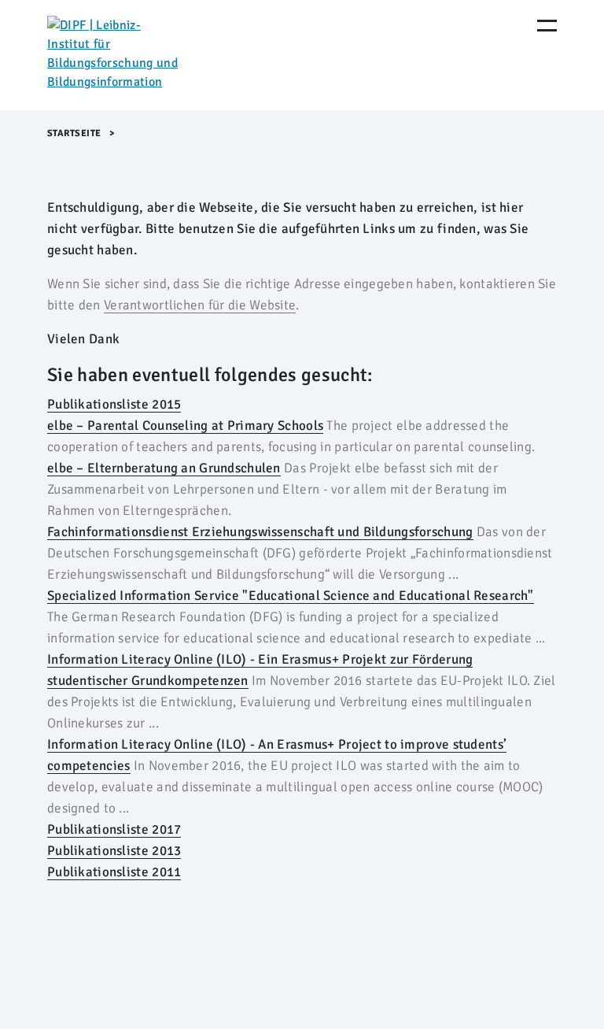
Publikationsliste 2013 (114, 850)
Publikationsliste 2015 (114, 404)
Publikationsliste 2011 (114, 872)
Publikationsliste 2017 (114, 829)
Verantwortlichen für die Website (200, 305)
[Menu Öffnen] (547, 25)
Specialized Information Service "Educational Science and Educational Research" (290, 595)
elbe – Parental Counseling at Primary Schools (185, 425)
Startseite (74, 133)
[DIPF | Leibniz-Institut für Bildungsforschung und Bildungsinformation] (114, 55)
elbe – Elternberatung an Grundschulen (164, 468)
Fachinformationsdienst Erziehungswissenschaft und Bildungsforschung (260, 532)
